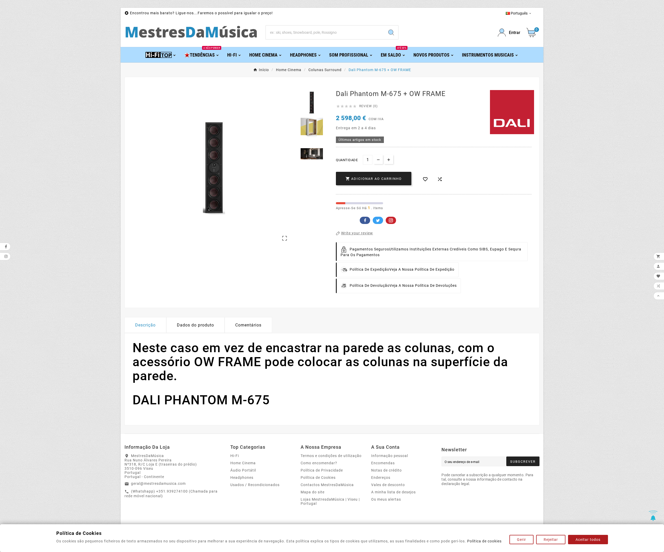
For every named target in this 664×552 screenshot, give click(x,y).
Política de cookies (484, 541)
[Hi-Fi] (161, 54)
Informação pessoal (389, 456)
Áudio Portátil (243, 470)
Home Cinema (243, 463)
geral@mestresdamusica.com (158, 483)
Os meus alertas (386, 499)
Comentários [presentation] (248, 325)
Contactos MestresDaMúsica (327, 485)
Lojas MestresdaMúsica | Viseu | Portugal (330, 501)
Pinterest (391, 220)
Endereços (380, 477)
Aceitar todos (588, 539)
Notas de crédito (386, 470)
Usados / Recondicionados (255, 485)
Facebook (365, 220)
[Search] (391, 32)
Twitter (378, 220)
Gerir (521, 539)
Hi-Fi (234, 456)
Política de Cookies (318, 477)
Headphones (241, 477)
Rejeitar (551, 539)
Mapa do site (312, 492)
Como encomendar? (319, 463)
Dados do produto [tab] (195, 325)
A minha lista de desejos (393, 492)
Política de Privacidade (322, 470)
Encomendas (383, 463)
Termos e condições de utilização (331, 456)
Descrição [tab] (145, 325)
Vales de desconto (388, 485)
